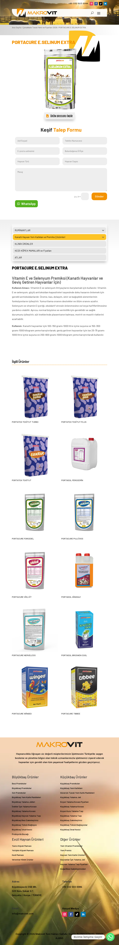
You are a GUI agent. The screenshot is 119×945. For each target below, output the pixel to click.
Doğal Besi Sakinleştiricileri (73, 869)
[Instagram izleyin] (91, 3)
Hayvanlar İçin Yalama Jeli (72, 859)
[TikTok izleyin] (100, 3)
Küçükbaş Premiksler (70, 783)
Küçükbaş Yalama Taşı (71, 815)
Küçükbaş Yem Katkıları (71, 788)
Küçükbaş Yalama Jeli (70, 797)
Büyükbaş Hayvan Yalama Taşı (26, 815)
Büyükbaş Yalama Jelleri (23, 802)
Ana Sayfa (16, 27)
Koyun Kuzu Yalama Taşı (71, 811)
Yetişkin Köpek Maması (23, 850)
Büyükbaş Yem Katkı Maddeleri (26, 797)
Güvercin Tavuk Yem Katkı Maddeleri (77, 792)
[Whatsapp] (110, 937)
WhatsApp (28, 204)
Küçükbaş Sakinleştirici (71, 820)
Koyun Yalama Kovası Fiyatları (74, 802)
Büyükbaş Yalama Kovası (23, 811)
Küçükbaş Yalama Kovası (72, 806)
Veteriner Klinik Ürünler (22, 859)
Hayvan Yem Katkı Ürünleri (72, 855)
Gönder (99, 196)
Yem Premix (65, 850)
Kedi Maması (18, 855)
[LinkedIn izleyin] (105, 3)
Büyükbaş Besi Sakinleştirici (25, 820)
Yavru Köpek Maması (21, 846)
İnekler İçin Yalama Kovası (24, 806)
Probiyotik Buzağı (20, 834)
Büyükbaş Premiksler (22, 788)
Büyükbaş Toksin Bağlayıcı (24, 825)
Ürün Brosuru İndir (61, 116)
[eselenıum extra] (59, 111)
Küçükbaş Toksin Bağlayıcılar (74, 825)
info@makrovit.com (22, 913)
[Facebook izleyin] (96, 3)
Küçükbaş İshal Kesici (70, 829)
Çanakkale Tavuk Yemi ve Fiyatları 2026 (40, 27)
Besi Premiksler (19, 783)
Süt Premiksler (19, 792)
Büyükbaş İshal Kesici (22, 829)
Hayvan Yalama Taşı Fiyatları (74, 864)
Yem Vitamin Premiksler (71, 846)
